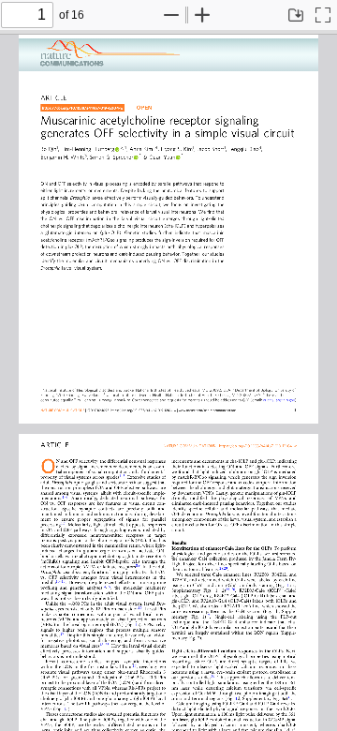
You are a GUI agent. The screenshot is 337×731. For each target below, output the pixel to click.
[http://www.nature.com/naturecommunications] (208, 408)
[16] (140, 607)
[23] (107, 645)
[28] (221, 568)
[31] (289, 697)
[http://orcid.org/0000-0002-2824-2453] (117, 149)
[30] (212, 676)
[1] (287, 585)
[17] (208, 616)
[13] (64, 581)
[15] (108, 587)
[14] (104, 587)
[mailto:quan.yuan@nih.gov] (248, 398)
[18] (101, 645)
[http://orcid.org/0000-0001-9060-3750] (136, 157)
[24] (227, 589)
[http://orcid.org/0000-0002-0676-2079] (178, 157)
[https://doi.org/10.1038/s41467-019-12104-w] (76, 107)
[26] (233, 589)
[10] (58, 581)
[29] (225, 568)
